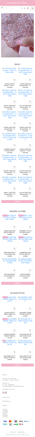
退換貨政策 (5, 411)
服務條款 (4, 414)
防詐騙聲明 (5, 415)
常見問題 (4, 409)
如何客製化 (5, 417)
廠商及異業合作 (6, 401)
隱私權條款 (5, 412)
